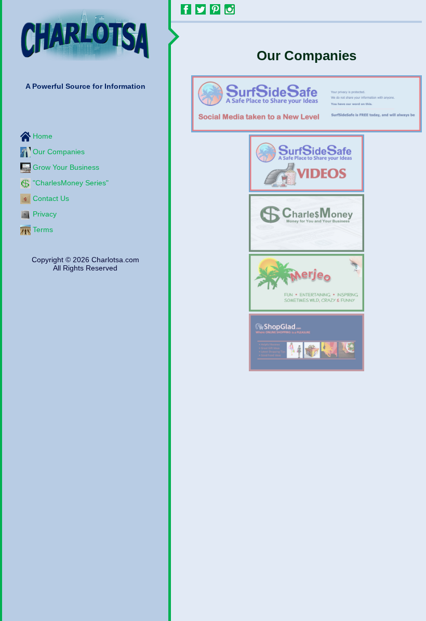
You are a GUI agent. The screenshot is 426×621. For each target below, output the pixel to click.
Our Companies (58, 151)
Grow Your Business (65, 167)
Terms (42, 229)
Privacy (44, 213)
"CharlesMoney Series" (70, 182)
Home (41, 135)
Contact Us (50, 198)
